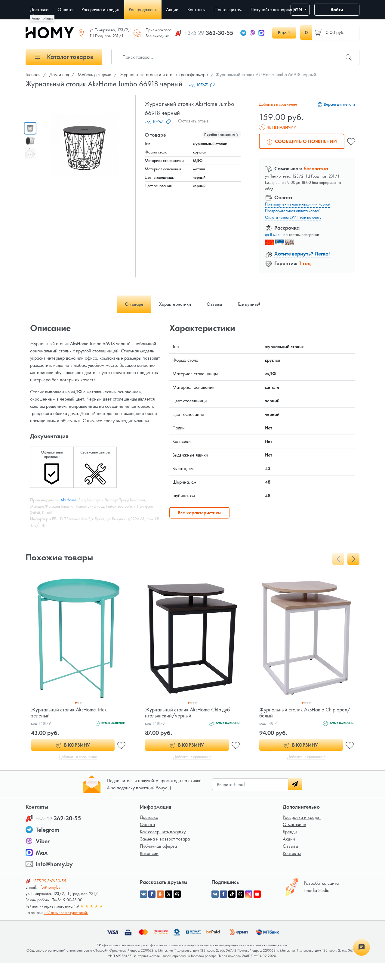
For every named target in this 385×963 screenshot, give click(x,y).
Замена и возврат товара (165, 839)
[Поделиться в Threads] (177, 894)
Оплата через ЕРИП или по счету (293, 217)
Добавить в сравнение (278, 104)
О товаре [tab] (134, 304)
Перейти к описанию (220, 134)
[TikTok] (232, 894)
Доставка (149, 817)
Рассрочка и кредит (302, 817)
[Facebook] (223, 894)
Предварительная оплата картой (292, 210)
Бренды (290, 831)
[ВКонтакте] (215, 894)
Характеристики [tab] (175, 304)
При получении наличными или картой (297, 204)
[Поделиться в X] (168, 894)
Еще (282, 32)
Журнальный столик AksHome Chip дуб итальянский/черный (187, 712)
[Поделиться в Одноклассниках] (160, 894)
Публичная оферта (158, 846)
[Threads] (240, 894)
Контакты (292, 853)
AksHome (68, 500)
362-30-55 (208, 33)
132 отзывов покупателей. (66, 912)
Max (42, 852)
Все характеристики (199, 512)
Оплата (147, 824)
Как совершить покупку (163, 831)
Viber (43, 841)
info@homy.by (54, 864)
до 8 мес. (272, 234)
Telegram (47, 830)
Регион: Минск (42, 18)
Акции (289, 839)
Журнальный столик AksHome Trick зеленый (69, 712)
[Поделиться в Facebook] (152, 894)
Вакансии (149, 853)
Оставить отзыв (193, 121)
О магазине (294, 824)
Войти (337, 9)
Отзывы (290, 846)
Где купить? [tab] (249, 304)
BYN (298, 9)
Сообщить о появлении (305, 141)
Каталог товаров (69, 56)
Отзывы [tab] (214, 304)
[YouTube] (257, 894)
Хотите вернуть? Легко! (302, 253)
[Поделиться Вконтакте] (143, 894)
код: (199, 85)
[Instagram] (248, 894)
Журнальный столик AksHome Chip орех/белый (304, 712)
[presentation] (338, 559)
